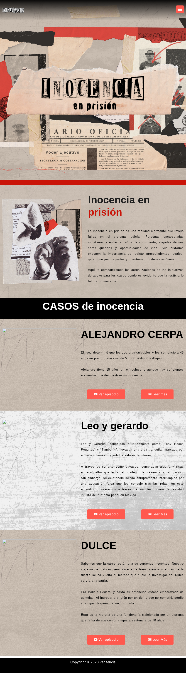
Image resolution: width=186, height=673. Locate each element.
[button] (180, 9)
